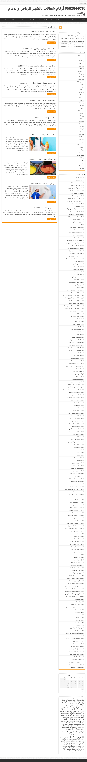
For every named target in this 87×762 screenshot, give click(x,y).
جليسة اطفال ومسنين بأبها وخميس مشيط (73, 295)
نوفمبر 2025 (81, 74)
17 (82, 685)
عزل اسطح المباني (78, 552)
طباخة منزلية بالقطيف (78, 465)
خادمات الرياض (79, 326)
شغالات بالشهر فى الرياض (77, 439)
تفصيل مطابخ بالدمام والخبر (76, 253)
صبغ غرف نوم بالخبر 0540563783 (43, 183)
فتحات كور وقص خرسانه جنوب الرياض (74, 586)
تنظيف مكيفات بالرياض (77, 277)
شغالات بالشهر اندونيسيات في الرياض (76, 722)
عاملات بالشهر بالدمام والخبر (76, 507)
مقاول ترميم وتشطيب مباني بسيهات (74, 638)
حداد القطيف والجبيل (78, 324)
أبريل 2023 (81, 136)
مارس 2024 (81, 123)
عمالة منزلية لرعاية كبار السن (71, 749)
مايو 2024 (82, 118)
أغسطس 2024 (80, 110)
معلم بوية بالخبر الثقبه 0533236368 (43, 31)
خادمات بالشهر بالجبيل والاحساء (75, 339)
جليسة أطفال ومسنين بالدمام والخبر (74, 292)
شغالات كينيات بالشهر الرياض (73, 744)
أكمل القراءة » (51, 42)
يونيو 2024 (82, 116)
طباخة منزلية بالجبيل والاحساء (76, 463)
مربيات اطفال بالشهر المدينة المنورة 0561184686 (72, 43)
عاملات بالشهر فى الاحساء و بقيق (75, 523)
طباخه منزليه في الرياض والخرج (75, 478)
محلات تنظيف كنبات (78, 635)
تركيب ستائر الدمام (78, 206)
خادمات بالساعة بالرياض (77, 329)
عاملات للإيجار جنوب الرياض (76, 541)
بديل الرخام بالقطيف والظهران (75, 188)
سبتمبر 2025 (81, 79)
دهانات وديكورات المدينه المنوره (75, 363)
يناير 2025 (82, 100)
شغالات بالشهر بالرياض (77, 421)
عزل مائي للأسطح (24, 19)
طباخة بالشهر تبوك (78, 460)
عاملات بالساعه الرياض (77, 491)
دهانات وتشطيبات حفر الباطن (76, 360)
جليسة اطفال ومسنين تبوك (76, 311)
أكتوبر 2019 (81, 168)
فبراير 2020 (81, 165)
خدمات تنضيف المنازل (61, 19)
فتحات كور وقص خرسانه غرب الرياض (74, 594)
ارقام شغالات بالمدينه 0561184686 (76, 36)
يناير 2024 (82, 129)
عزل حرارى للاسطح (78, 557)
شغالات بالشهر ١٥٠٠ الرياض (74, 735)
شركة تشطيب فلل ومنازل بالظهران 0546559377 (38, 83)
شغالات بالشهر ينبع (78, 447)
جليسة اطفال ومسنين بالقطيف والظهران (73, 305)
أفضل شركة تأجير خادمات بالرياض (67, 698)
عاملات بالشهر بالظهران (77, 512)
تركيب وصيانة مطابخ (78, 222)
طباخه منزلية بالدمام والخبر (76, 473)
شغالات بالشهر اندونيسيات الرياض (70, 721)
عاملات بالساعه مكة (78, 497)
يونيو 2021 (82, 160)
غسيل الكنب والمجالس (77, 570)
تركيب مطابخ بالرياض (78, 219)
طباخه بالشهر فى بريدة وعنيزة (76, 470)
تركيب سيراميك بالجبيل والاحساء (75, 211)
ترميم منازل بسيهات (78, 229)
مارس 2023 (81, 139)
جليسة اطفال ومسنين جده (76, 313)
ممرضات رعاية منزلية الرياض (66, 750)
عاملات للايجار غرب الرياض (76, 549)
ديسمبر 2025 (81, 71)
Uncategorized (79, 177)
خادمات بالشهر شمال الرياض (68, 711)
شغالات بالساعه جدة (78, 408)
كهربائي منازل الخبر (78, 630)
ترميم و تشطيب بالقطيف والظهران (74, 232)
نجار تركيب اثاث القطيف (77, 656)
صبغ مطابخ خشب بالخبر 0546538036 (42, 159)
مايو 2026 (82, 58)
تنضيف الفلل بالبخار (78, 266)
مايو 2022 (82, 150)
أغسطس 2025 (80, 81)
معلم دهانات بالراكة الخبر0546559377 (42, 100)
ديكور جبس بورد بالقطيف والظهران (74, 366)
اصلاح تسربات (79, 180)
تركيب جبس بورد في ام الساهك (75, 198)
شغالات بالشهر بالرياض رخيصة (73, 724)
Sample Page (82, 3)
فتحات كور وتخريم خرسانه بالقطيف (74, 580)
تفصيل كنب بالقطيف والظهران (75, 250)
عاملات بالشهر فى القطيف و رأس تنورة (73, 525)
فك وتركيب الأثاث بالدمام (77, 604)
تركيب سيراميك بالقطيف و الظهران (74, 216)
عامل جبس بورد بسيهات (77, 481)
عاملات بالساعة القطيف (77, 484)
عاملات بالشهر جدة (78, 520)
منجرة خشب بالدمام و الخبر (76, 654)
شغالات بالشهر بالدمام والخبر (76, 418)
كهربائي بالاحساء (79, 622)
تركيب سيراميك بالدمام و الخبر (75, 214)
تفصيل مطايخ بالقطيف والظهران (75, 256)
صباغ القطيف (80, 455)
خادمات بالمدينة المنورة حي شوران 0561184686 (73, 38)
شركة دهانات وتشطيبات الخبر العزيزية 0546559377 (37, 66)
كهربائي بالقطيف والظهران (76, 628)
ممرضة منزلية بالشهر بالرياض (76, 649)
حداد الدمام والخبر (78, 321)
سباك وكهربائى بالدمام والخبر (76, 381)
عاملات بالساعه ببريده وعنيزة (76, 494)
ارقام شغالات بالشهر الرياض (74, 707)
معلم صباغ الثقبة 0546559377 (45, 118)
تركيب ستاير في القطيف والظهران (75, 209)
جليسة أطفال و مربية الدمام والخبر (75, 290)
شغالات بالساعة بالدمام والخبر (76, 392)
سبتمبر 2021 (81, 152)
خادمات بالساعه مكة (78, 332)
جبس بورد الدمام (79, 287)
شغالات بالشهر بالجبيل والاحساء (75, 413)
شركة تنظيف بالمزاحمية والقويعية (75, 387)
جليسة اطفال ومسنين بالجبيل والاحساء (74, 298)
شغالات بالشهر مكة (78, 444)
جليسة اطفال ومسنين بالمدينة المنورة (74, 308)
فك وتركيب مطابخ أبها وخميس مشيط (74, 607)
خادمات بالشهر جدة (78, 355)
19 (75, 685)
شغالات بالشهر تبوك (78, 434)
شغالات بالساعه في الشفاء (72, 717)
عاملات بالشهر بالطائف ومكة (76, 510)
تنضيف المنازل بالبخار (78, 269)
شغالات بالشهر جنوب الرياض (72, 725)
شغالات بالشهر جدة (78, 436)
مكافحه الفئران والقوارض (77, 646)
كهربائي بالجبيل (79, 625)
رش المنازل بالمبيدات (78, 368)
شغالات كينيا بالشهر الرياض (73, 743)
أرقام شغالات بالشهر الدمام (79, 698)
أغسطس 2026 (80, 55)
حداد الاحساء (80, 319)
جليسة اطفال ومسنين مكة (77, 316)
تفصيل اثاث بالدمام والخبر (77, 245)
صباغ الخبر (80, 449)
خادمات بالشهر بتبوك (78, 353)
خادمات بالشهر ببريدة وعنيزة (76, 350)
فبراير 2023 (81, 142)
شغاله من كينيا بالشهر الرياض (75, 746)
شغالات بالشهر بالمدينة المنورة (75, 429)
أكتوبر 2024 (81, 105)
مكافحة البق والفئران (78, 641)
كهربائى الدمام (79, 617)
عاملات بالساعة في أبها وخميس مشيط (74, 489)
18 (79, 685)
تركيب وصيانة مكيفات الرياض (76, 227)
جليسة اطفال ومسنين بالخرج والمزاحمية (73, 300)
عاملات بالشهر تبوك (78, 518)
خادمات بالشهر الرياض (77, 334)
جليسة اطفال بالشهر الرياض (71, 709)
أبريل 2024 (81, 121)
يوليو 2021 (82, 157)
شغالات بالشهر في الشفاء (71, 732)
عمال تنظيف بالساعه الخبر (76, 562)
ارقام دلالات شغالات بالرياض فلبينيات (72, 703)
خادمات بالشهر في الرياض (77, 713)
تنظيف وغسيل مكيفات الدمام (76, 282)
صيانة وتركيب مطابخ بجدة (77, 457)
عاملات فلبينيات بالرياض (77, 539)
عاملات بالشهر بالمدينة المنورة (75, 515)
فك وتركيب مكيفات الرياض (76, 609)
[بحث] (60, 27)
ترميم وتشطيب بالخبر (78, 235)
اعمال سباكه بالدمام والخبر (76, 182)
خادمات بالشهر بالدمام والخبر (76, 342)
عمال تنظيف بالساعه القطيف (76, 567)
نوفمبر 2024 (81, 102)
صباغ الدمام (80, 452)
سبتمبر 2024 (81, 108)
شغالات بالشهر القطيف (77, 410)
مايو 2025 (82, 89)
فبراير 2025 (81, 97)
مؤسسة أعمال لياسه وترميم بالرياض (74, 633)
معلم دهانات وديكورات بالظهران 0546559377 (39, 49)
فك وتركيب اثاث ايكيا (78, 601)
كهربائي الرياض (79, 620)
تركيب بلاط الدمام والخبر (77, 193)
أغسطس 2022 (80, 144)
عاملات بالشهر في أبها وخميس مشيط (74, 528)
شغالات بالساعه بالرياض (77, 400)
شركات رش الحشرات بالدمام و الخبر (74, 384)
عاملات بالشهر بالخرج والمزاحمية (75, 504)
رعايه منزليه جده (79, 376)
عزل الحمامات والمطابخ (77, 554)
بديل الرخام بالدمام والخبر (77, 185)
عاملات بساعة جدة (78, 536)
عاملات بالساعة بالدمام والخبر (76, 486)
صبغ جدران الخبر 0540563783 (45, 208)
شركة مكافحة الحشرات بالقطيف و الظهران (72, 389)
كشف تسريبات (79, 614)
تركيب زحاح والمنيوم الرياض (76, 203)
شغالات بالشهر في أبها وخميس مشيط (74, 442)
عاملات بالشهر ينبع (78, 533)
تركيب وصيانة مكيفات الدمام (76, 224)
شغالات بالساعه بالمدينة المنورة (75, 402)
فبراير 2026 (81, 66)
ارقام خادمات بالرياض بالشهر (78, 700)
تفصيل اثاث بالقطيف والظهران (75, 248)
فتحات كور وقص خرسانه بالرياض (75, 583)
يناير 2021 (82, 163)
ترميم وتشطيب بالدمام (77, 237)
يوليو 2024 (82, 113)
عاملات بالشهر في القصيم (77, 531)
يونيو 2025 (82, 87)
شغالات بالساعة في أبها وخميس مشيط (73, 394)
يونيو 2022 (82, 147)
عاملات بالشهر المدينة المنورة (76, 502)
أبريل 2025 (81, 92)
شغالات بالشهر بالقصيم (77, 426)
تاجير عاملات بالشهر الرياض (76, 190)
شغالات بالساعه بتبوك (78, 405)
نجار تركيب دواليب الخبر (77, 659)
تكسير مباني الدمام (78, 261)
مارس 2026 (81, 63)
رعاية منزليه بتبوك (78, 374)
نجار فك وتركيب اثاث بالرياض (76, 662)
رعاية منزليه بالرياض (78, 371)
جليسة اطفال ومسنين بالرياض (76, 303)
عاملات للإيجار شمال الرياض (76, 544)
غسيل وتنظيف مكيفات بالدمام (76, 575)
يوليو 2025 (82, 84)
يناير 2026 (82, 68)
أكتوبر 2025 (81, 76)
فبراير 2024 (81, 126)
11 (79, 683)
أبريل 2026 (81, 61)
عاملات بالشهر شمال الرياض (78, 747)
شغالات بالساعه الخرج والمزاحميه (75, 397)
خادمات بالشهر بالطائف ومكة (76, 345)
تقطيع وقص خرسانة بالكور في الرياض (74, 258)
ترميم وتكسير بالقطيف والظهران (75, 240)
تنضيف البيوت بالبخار (78, 264)
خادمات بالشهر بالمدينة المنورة (75, 347)
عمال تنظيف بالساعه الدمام (76, 565)
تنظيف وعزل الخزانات (48, 19)
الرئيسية (83, 19)
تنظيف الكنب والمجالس (11, 19)
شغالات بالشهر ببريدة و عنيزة (76, 431)
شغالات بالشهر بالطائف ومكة (76, 423)
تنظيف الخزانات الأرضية (77, 271)
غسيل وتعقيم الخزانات (77, 573)
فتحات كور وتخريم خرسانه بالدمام (75, 578)
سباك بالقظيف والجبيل (77, 379)
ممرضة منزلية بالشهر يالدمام (76, 651)
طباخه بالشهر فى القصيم (77, 468)
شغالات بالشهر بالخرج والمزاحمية (75, 415)
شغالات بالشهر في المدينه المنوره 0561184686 (73, 41)
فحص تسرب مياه (79, 599)
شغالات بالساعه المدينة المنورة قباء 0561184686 (72, 46)
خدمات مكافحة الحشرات (74, 19)
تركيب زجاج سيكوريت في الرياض (75, 201)
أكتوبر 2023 (81, 134)
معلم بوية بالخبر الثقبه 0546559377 (43, 135)
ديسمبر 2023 (81, 131)
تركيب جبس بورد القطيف (77, 195)
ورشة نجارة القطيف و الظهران (75, 664)
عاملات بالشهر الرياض (77, 499)
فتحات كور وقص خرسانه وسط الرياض (74, 596)
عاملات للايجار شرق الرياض (76, 546)
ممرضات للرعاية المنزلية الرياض (78, 752)
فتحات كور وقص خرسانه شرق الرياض (74, 588)
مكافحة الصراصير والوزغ (77, 643)
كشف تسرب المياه (35, 19)
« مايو (83, 691)
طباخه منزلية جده (79, 476)
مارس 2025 (81, 95)
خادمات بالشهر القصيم (77, 337)
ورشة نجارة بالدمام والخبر (77, 667)
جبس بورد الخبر (79, 284)
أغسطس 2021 (80, 155)
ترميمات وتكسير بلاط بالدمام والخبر (74, 243)
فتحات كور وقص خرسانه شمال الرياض (74, 591)
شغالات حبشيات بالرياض (70, 739)
